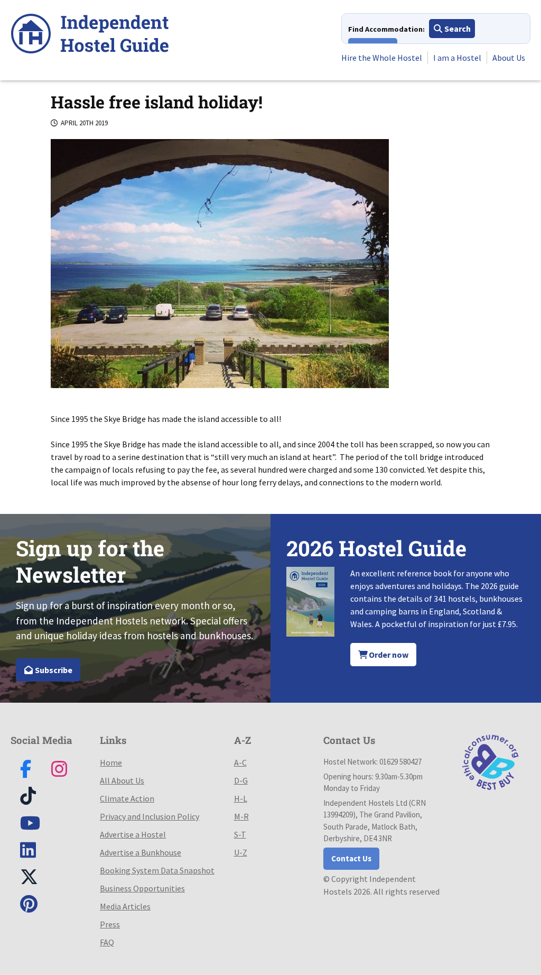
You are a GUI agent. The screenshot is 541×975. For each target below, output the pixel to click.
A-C (240, 762)
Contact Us (351, 858)
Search (457, 28)
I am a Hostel (457, 57)
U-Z (240, 852)
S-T (240, 834)
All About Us (122, 780)
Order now (387, 654)
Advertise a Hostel (133, 834)
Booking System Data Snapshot (157, 870)
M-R (241, 816)
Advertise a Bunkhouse (140, 852)
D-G (241, 780)
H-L (240, 798)
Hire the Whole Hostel (381, 57)
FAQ (107, 942)
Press (110, 924)
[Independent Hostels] (90, 35)
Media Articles (125, 906)
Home (111, 762)
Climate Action (127, 798)
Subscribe (52, 670)
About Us (508, 57)
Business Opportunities (142, 888)
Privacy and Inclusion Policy (149, 816)
